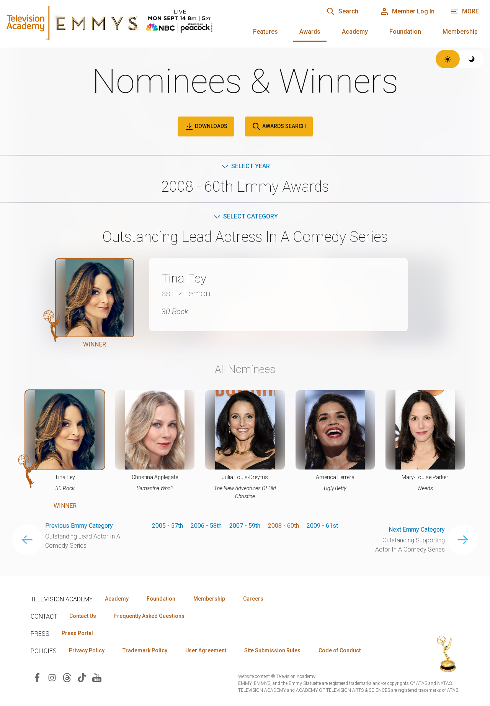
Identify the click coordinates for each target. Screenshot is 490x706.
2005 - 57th (167, 525)
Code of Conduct (339, 650)
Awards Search (283, 126)
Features (265, 31)
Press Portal (77, 633)
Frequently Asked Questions (149, 616)
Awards (309, 31)
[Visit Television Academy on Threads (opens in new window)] (67, 677)
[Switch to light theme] (448, 59)
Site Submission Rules (272, 650)
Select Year (250, 166)
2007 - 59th (244, 525)
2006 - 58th (206, 525)
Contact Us (82, 616)
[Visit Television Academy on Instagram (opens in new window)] (52, 677)
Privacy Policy (87, 650)
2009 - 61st (322, 525)
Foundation (405, 31)
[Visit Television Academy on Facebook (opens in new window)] (37, 677)
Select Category (250, 216)
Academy (355, 31)
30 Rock (175, 311)
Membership (460, 31)
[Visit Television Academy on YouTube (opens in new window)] (96, 677)
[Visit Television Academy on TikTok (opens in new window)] (81, 677)
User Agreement (205, 650)
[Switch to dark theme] (472, 59)
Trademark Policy (144, 650)
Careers (253, 599)
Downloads (210, 126)
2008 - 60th (283, 525)
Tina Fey (184, 278)
